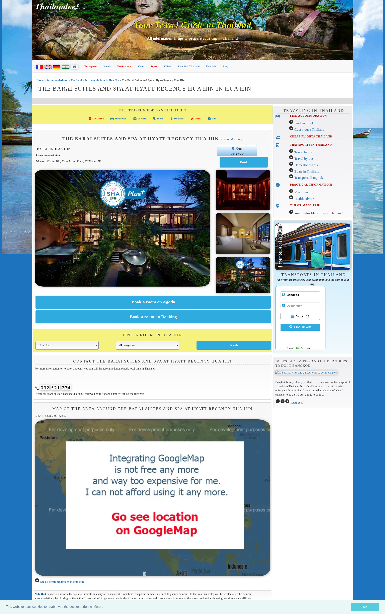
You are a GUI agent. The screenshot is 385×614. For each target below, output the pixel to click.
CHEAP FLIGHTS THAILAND (311, 136)
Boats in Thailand (306, 171)
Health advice (304, 199)
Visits (141, 66)
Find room (118, 118)
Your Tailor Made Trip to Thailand (318, 213)
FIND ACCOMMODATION (308, 115)
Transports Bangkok (308, 178)
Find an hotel (303, 123)
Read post (297, 402)
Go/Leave (96, 118)
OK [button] (365, 606)
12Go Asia (300, 348)
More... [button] (98, 606)
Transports (90, 66)
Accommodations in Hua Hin (101, 80)
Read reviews (237, 154)
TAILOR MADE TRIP (305, 205)
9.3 (235, 148)
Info (212, 118)
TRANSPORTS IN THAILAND (311, 144)
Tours (154, 66)
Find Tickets (302, 327)
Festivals (211, 66)
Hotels (107, 66)
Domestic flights (306, 165)
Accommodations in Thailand (64, 80)
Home (40, 80)
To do (157, 118)
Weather (176, 118)
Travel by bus (304, 159)
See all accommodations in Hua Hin (62, 581)
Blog (225, 66)
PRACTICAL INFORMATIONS (311, 184)
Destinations (124, 66)
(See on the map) (231, 139)
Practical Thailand (189, 66)
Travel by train (304, 152)
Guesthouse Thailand (309, 129)
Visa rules (301, 192)
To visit (139, 118)
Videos (167, 66)
